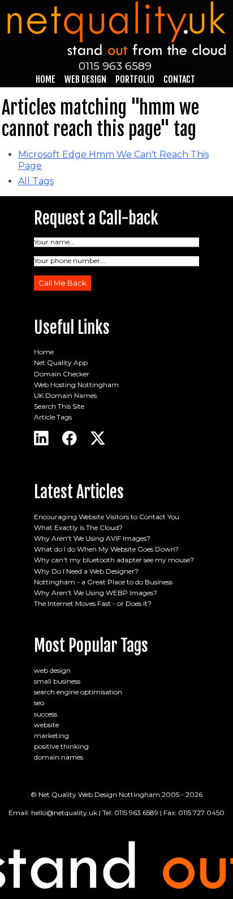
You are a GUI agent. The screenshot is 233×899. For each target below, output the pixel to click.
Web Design (85, 79)
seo (39, 702)
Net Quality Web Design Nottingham (99, 794)
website (46, 724)
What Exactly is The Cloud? (78, 527)
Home (45, 79)
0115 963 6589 (115, 66)
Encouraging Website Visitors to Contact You (106, 516)
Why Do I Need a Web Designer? (86, 571)
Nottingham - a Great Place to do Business (103, 582)
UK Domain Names (65, 395)
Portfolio (134, 79)
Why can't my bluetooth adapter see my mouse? (114, 559)
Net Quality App (61, 362)
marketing (51, 735)
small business (57, 681)
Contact (179, 79)
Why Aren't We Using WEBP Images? (95, 592)
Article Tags (53, 417)
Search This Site (59, 406)
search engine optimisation (78, 692)
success (45, 714)
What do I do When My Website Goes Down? (106, 549)
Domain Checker (61, 374)
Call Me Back (62, 282)
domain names (58, 757)
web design (52, 670)
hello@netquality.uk (64, 812)
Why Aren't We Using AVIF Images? (92, 538)
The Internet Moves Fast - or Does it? (93, 603)
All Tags (36, 181)
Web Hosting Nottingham (76, 384)
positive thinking (61, 746)
